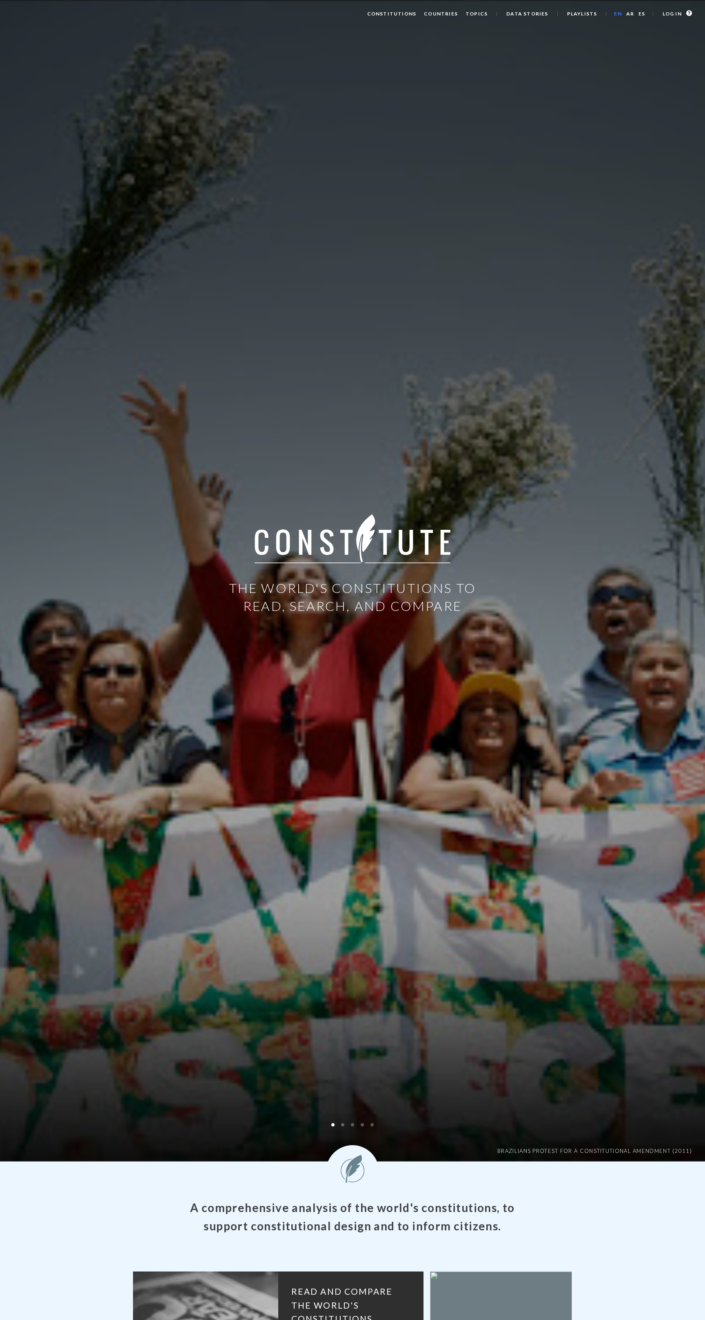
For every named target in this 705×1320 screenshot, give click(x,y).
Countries (441, 14)
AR (630, 14)
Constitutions (392, 14)
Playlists (582, 14)
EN (617, 14)
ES (641, 14)
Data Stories (527, 14)
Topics (477, 14)
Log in (673, 14)
